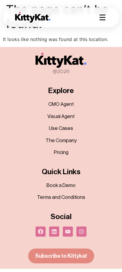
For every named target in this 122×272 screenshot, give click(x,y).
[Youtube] (68, 232)
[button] (102, 17)
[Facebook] (41, 232)
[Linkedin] (54, 232)
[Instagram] (81, 232)
